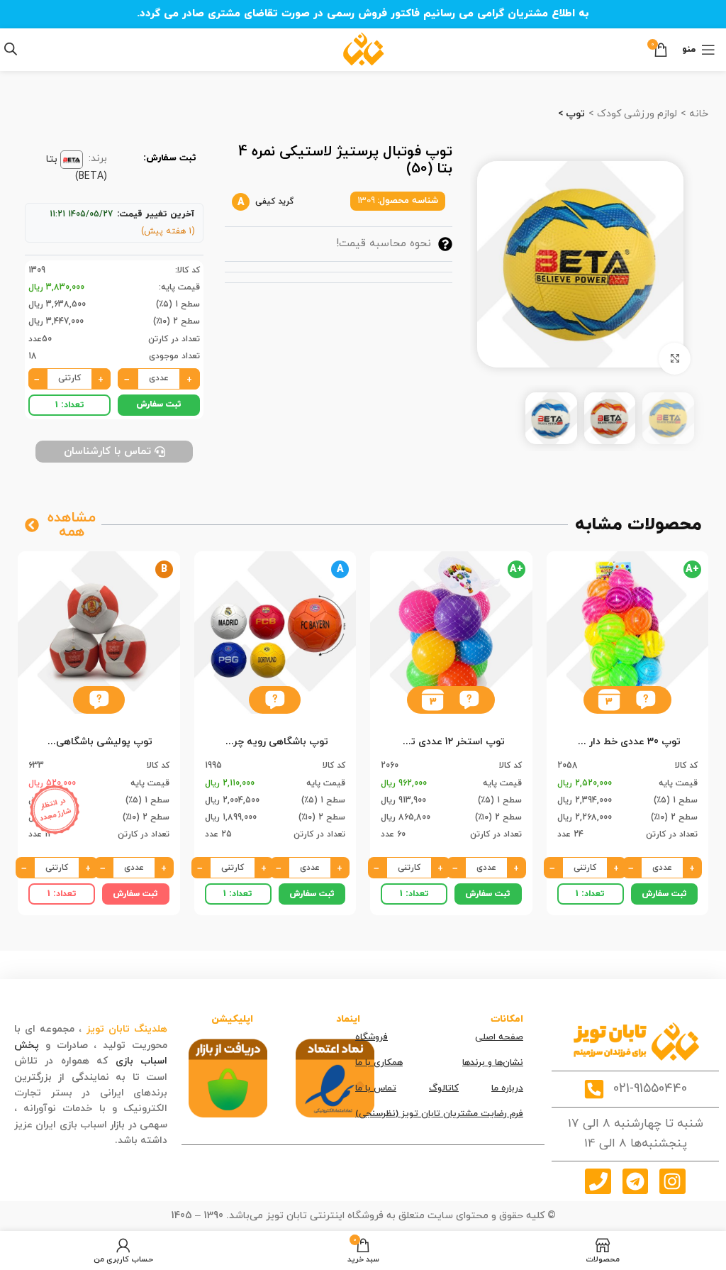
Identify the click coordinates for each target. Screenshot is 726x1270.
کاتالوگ (444, 1088)
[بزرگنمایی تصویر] (675, 359)
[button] (645, 700)
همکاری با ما (379, 1062)
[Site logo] (363, 48)
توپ (574, 114)
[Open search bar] (11, 49)
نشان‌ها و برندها (492, 1062)
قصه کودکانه (84, 1140)
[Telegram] (635, 1181)
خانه (697, 114)
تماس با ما (375, 1088)
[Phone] (597, 1181)
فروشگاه (371, 1037)
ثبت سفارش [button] (159, 404)
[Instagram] (672, 1181)
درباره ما (507, 1088)
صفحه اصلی (499, 1037)
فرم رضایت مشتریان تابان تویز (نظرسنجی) (439, 1114)
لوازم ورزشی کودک (635, 114)
